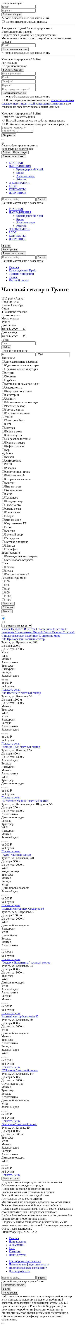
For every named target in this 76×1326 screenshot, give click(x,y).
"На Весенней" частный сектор (21, 692)
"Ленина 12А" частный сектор (20, 746)
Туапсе (13, 277)
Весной (38, 632)
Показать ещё (10, 1178)
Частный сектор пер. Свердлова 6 (22, 908)
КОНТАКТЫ (17, 189)
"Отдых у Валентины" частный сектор (25, 962)
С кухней (69, 632)
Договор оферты (19, 1271)
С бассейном (44, 629)
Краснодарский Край (29, 169)
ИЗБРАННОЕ (17, 192)
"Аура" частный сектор (16, 854)
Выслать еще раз (13, 69)
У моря (6, 629)
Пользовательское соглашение (28, 1267)
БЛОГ (12, 186)
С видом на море (49, 635)
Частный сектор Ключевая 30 (19, 1016)
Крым (20, 172)
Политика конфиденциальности (29, 1264)
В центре (30, 629)
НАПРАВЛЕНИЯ (20, 166)
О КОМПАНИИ (19, 182)
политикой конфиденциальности (42, 103)
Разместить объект (13, 156)
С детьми (59, 629)
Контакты (15, 1251)
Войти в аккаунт (12, 14)
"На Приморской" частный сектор (23, 639)
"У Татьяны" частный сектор (19, 1070)
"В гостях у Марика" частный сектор (24, 800)
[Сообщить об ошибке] (6, 679)
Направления (17, 1241)
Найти (6, 347)
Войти (6, 152)
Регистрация (20, 152)
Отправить (9, 135)
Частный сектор (19, 280)
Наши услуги (17, 1254)
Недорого (17, 629)
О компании (16, 1244)
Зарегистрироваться (14, 93)
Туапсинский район (21, 273)
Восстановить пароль (15, 49)
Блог (12, 1248)
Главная (14, 267)
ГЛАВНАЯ (16, 162)
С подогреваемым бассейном (20, 635)
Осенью (57, 632)
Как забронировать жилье (25, 1261)
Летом (47, 632)
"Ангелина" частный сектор (19, 1124)
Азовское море (25, 176)
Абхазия (21, 179)
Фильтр (7, 611)
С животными (24, 632)
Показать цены (10, 689)
